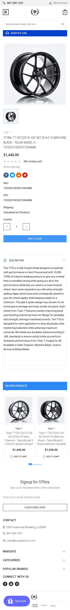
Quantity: (7, 219)
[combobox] (35, 24)
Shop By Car (19, 33)
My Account (60, 2)
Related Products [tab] (16, 385)
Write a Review (11, 166)
